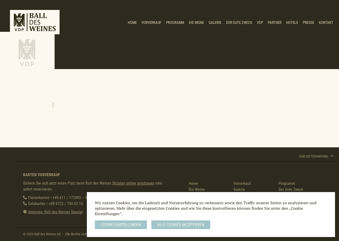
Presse (308, 22)
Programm (175, 22)
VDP (260, 22)
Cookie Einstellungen (121, 224)
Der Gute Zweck (239, 22)
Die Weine (196, 22)
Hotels (292, 22)
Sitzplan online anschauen (133, 183)
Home (132, 22)
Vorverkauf (151, 22)
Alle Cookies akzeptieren (180, 224)
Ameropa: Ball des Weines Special (55, 212)
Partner (274, 22)
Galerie (215, 22)
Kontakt (326, 22)
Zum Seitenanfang (314, 156)
